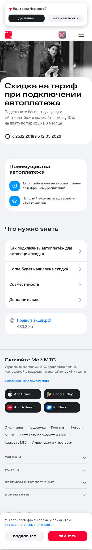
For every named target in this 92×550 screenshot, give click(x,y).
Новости (77, 427)
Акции (9, 435)
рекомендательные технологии (30, 525)
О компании (14, 427)
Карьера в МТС (16, 442)
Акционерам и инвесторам (52, 442)
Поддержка (37, 427)
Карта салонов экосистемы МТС (43, 435)
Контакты (58, 427)
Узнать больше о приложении (27, 381)
